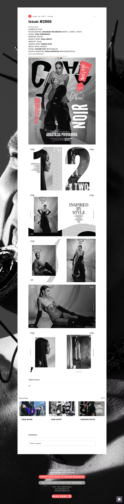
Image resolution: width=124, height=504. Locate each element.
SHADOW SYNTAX (88, 419)
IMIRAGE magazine (34, 379)
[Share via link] (29, 386)
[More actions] (94, 16)
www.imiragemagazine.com (62, 488)
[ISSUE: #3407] (62, 408)
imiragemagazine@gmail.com (62, 490)
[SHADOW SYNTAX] (91, 408)
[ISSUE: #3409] (32, 408)
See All (103, 398)
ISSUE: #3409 (27, 419)
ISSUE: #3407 (56, 419)
